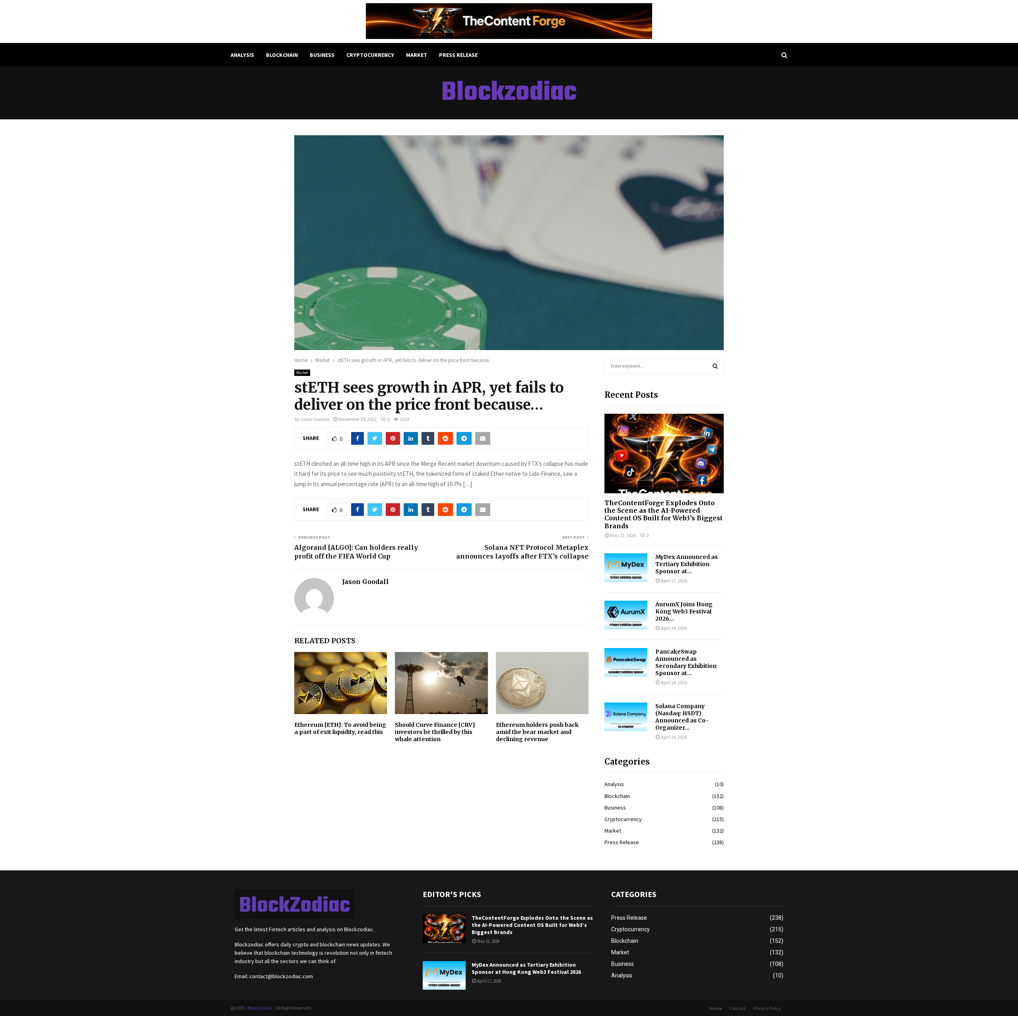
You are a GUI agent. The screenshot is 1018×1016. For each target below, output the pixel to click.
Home (715, 1008)
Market (416, 54)
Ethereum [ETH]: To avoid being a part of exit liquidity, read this (340, 728)
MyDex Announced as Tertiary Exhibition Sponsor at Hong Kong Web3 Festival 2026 (526, 968)
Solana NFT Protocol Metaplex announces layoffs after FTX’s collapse (522, 551)
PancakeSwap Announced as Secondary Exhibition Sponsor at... (686, 662)
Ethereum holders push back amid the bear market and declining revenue (537, 732)
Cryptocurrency (370, 54)
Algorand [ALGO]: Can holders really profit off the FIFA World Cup (356, 551)
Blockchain (282, 54)
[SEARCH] (715, 366)
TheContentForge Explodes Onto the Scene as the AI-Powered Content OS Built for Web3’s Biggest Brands (663, 514)
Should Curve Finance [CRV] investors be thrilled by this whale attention (435, 732)
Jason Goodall (314, 419)
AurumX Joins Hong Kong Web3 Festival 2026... (684, 611)
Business (322, 54)
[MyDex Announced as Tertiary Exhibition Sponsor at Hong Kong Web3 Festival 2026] (625, 567)
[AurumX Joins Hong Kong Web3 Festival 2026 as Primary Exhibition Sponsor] (625, 615)
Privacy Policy (767, 1008)
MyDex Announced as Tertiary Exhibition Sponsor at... (686, 564)
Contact (737, 1008)
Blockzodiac (509, 93)
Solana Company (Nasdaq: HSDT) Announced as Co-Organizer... (682, 717)
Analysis (242, 54)
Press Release (458, 54)
